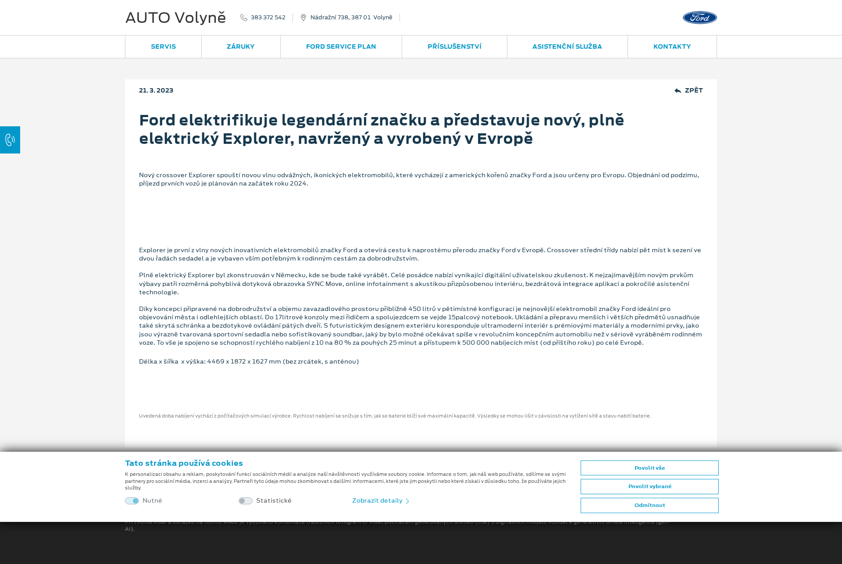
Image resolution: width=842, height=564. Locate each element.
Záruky (241, 46)
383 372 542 (268, 17)
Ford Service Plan (341, 46)
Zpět (694, 90)
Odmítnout (650, 505)
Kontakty (672, 46)
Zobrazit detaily (378, 500)
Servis (163, 46)
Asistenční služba (567, 46)
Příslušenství (455, 46)
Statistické (274, 500)
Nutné (152, 500)
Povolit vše (650, 467)
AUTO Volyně (175, 17)
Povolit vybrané (649, 486)
